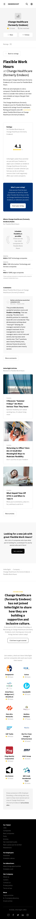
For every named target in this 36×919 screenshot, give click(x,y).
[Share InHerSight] (8, 915)
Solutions (6, 855)
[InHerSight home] (13, 4)
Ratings (7, 44)
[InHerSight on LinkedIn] (22, 915)
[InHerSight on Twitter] (18, 915)
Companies (7, 831)
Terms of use (7, 888)
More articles (9, 514)
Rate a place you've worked (12, 845)
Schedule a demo (9, 858)
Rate (11, 35)
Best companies (8, 833)
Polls (5, 836)
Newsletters (7, 848)
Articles (5, 839)
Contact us (7, 883)
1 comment (27, 110)
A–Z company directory (11, 898)
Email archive (7, 901)
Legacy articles (8, 895)
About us (6, 877)
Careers (5, 880)
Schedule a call (8, 869)
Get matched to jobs (10, 842)
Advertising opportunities (12, 866)
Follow (27, 35)
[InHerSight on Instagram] (27, 915)
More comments (11, 358)
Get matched (24, 28)
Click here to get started (18, 640)
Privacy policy (7, 885)
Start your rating (18, 206)
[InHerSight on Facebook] (13, 915)
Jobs (4, 828)
